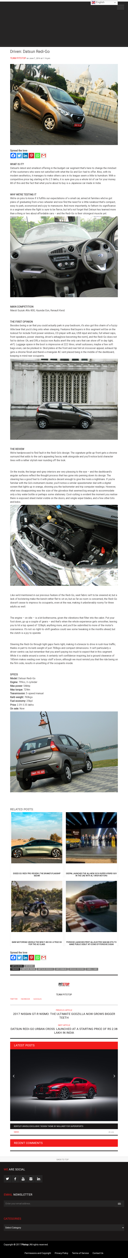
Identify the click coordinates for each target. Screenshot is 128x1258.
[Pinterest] (31, 155)
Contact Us (98, 1253)
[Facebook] (13, 155)
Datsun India (28, 969)
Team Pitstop (18, 58)
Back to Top (63, 1160)
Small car (92, 969)
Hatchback (61, 969)
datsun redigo (45, 969)
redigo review (77, 969)
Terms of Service (80, 1253)
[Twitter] (19, 155)
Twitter (13, 999)
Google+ (37, 999)
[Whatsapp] (37, 155)
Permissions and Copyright (38, 1253)
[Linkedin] (25, 155)
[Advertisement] (64, 23)
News (16, 1132)
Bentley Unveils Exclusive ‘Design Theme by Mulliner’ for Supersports (48, 1126)
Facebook (25, 999)
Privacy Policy (61, 1253)
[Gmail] (43, 155)
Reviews (30, 966)
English (99, 2)
